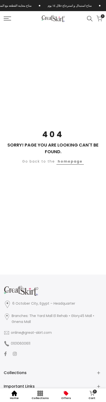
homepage (70, 161)
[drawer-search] (89, 18)
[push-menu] (7, 18)
